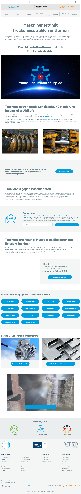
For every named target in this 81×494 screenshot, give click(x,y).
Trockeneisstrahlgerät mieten (17, 13)
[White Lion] (14, 7)
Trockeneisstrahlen (47, 116)
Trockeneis (45, 215)
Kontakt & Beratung (18, 2)
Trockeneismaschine (40, 13)
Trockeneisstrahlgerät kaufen (6, 13)
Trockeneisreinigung (65, 13)
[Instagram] (6, 486)
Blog (13, 2)
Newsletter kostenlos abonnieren (66, 225)
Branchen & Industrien (48, 14)
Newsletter (10, 2)
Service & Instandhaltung (55, 13)
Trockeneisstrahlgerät (54, 215)
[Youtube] (9, 486)
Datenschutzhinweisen (28, 222)
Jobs (6, 2)
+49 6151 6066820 (53, 2)
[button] (40, 77)
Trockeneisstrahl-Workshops (74, 13)
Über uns (2, 2)
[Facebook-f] (2, 486)
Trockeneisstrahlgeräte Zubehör (29, 13)
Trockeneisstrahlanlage (64, 215)
